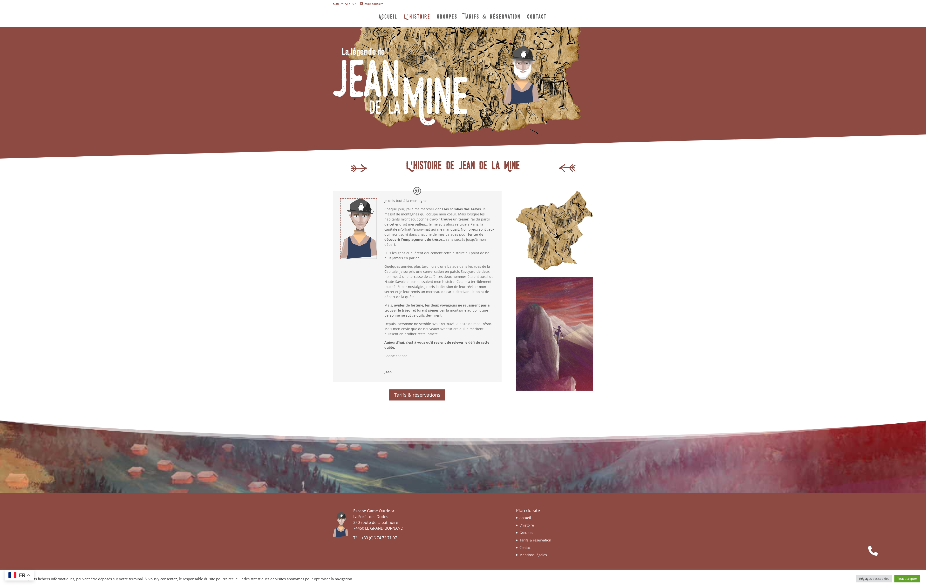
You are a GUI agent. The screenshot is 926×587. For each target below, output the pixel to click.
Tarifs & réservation (492, 17)
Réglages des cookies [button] (874, 578)
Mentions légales (533, 555)
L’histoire (417, 17)
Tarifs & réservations (417, 395)
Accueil (388, 17)
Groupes (447, 17)
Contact (537, 17)
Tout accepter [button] (907, 578)
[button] (873, 551)
